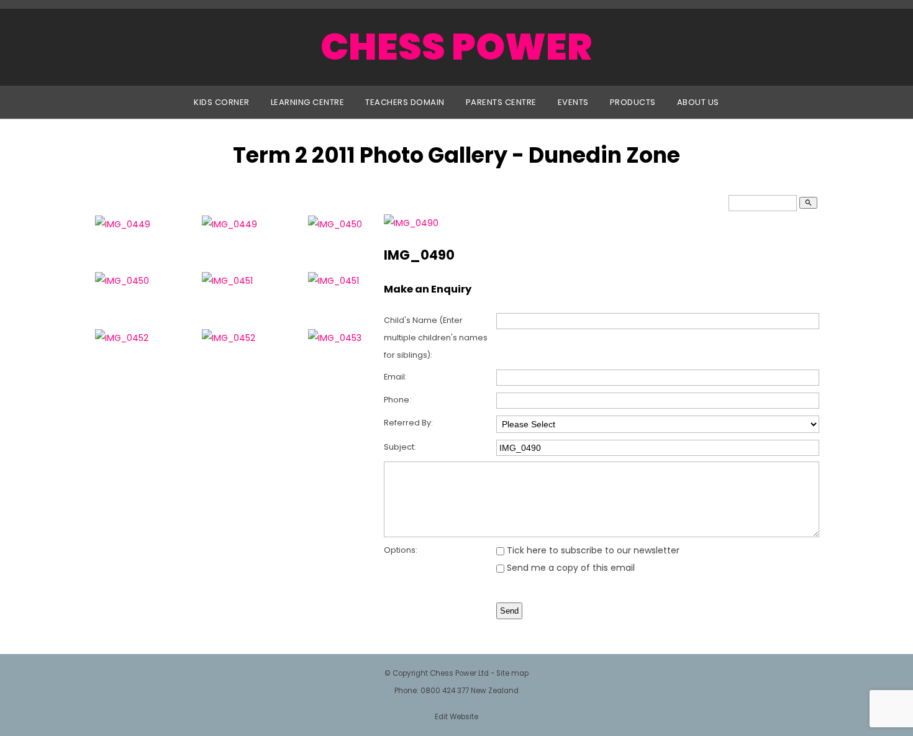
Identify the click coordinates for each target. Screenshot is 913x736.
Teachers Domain (405, 102)
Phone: (397, 399)
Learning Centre (308, 102)
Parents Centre (501, 102)
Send (509, 611)
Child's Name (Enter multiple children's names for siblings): (436, 337)
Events (573, 102)
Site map (512, 673)
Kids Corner (222, 102)
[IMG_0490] (411, 223)
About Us (698, 102)
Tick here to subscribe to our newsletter (591, 550)
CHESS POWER (456, 46)
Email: (395, 376)
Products (633, 102)
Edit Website (456, 717)
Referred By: (408, 422)
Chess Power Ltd (459, 673)
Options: (400, 550)
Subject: (400, 447)
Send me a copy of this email (569, 567)
